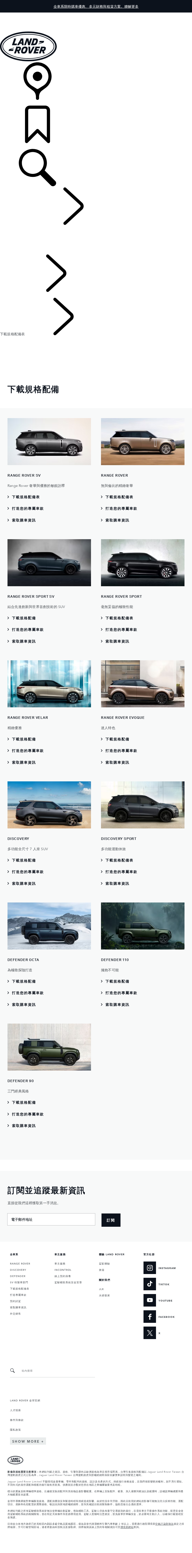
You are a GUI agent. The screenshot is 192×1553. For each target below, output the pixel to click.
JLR (101, 1289)
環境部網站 (127, 1527)
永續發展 (104, 1295)
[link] (96, 84)
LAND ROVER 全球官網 (25, 1400)
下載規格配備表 (19, 1288)
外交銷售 (15, 1313)
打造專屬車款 (18, 1295)
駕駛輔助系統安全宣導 (68, 1282)
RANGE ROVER (20, 1263)
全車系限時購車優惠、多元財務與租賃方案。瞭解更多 (96, 6)
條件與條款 (17, 1420)
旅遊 (101, 1270)
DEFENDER (18, 1276)
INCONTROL (63, 1270)
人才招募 (15, 1410)
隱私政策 (15, 1429)
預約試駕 (15, 1301)
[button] (96, 15)
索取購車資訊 (18, 1307)
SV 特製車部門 (19, 1282)
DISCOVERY (18, 1270)
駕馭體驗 (104, 1263)
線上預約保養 (62, 1276)
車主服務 (60, 1263)
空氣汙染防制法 (164, 1523)
